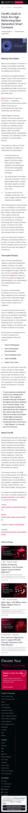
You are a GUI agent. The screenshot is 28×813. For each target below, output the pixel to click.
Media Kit (4, 754)
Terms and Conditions (7, 771)
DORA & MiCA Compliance (8, 718)
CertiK (2, 7)
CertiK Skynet (7, 784)
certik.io (22, 497)
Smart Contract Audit (7, 696)
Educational (15, 634)
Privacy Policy (5, 765)
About (3, 743)
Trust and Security (6, 773)
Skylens (3, 735)
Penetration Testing (6, 710)
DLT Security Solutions (7, 713)
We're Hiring (4, 759)
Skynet (3, 702)
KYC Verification (5, 707)
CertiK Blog (9, 7)
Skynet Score (5, 704)
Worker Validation (6, 757)
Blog (2, 748)
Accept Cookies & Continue (14, 806)
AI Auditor (4, 730)
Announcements (19, 31)
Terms (12, 802)
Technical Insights (6, 634)
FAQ (2, 751)
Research (4, 745)
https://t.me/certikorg (16, 525)
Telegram (6, 789)
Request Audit (19, 2)
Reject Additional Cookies (14, 809)
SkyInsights (4, 727)
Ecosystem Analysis (12, 562)
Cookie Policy (5, 768)
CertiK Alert (6, 786)
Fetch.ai (4, 98)
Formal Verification (6, 721)
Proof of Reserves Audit (8, 699)
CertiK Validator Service (8, 724)
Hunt (2, 732)
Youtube (5, 792)
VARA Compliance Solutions (9, 716)
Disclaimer (4, 762)
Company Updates (17, 7)
